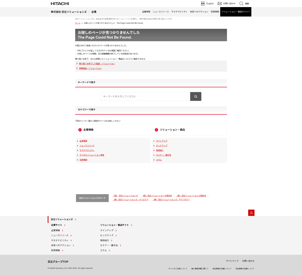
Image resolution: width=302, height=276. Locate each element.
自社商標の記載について (222, 269)
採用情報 (215, 11)
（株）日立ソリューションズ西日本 (191, 195)
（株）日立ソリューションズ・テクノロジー (171, 199)
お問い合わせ (248, 261)
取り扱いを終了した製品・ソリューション (97, 63)
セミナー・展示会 (163, 155)
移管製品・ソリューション (90, 68)
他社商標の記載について (244, 269)
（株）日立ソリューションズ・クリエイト (130, 199)
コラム (159, 160)
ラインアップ (161, 141)
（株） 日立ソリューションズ (125, 195)
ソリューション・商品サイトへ (235, 11)
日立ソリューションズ (62, 219)
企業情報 (146, 11)
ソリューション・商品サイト (114, 225)
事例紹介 (160, 150)
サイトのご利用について (177, 269)
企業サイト (56, 225)
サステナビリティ (179, 11)
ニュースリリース (161, 11)
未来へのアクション (199, 11)
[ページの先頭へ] (251, 213)
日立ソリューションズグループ (92, 198)
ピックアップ (161, 145)
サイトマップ (232, 261)
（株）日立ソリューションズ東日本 (157, 195)
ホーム (77, 23)
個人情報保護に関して (200, 269)
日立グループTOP (58, 261)
